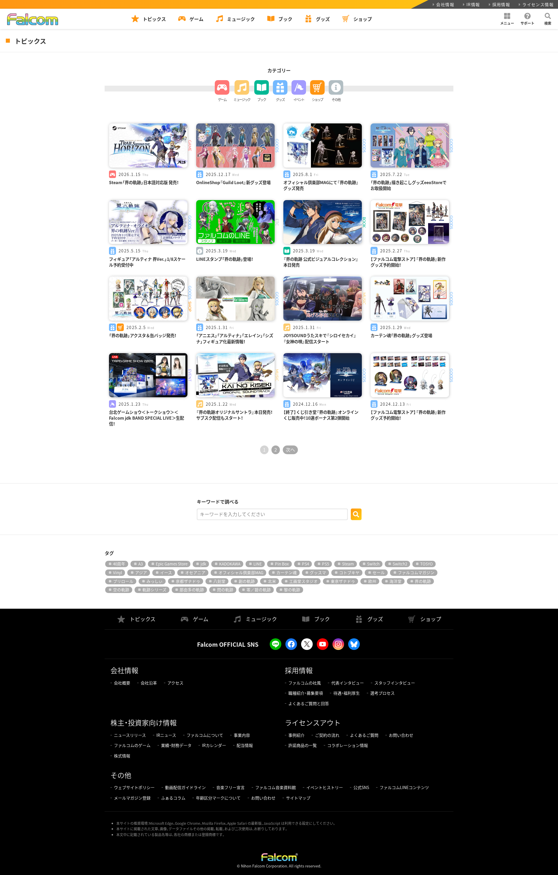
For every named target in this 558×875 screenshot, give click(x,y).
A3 (140, 564)
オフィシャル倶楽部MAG (241, 572)
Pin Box (282, 564)
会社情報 (445, 4)
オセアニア (195, 572)
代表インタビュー (347, 683)
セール (379, 572)
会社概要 (122, 683)
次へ (290, 449)
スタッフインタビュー (394, 683)
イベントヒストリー (324, 787)
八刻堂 (219, 581)
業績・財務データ (176, 745)
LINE (257, 564)
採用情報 (501, 4)
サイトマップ (298, 798)
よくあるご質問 (364, 735)
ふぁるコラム (173, 798)
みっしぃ (154, 581)
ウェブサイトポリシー (134, 787)
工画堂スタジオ (303, 581)
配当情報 (245, 745)
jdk (203, 564)
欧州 (372, 581)
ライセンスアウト (313, 722)
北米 (272, 581)
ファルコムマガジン (416, 572)
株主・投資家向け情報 (143, 722)
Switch (373, 564)
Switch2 (400, 564)
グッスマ (318, 572)
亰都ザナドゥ (188, 581)
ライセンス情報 (538, 4)
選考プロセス (382, 693)
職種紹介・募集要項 (305, 693)
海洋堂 (395, 581)
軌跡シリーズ (154, 589)
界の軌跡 (423, 581)
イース (166, 572)
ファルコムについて (205, 735)
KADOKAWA (229, 564)
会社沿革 (149, 683)
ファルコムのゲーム (132, 745)
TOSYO (426, 564)
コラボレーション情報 (347, 745)
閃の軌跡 (225, 589)
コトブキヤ (349, 572)
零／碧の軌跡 (258, 589)
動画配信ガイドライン (185, 787)
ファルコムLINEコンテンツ (404, 787)
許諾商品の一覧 (302, 745)
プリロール (123, 581)
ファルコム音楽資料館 (275, 787)
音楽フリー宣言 (230, 787)
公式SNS (361, 787)
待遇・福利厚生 (346, 693)
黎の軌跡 (292, 589)
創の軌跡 (247, 581)
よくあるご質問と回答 (308, 703)
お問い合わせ (401, 735)
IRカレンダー (214, 745)
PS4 (305, 564)
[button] (507, 19)
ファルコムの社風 (304, 683)
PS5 (325, 564)
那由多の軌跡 (192, 589)
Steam (348, 564)
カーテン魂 (286, 572)
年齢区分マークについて (218, 798)
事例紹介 (296, 735)
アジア (141, 572)
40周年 (119, 564)
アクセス (175, 683)
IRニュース (166, 735)
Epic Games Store (171, 564)
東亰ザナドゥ (343, 581)
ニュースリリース (130, 735)
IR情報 (473, 4)
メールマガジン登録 (132, 798)
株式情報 (122, 756)
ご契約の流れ (327, 735)
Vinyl (117, 572)
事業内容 (242, 735)
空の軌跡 (121, 589)
